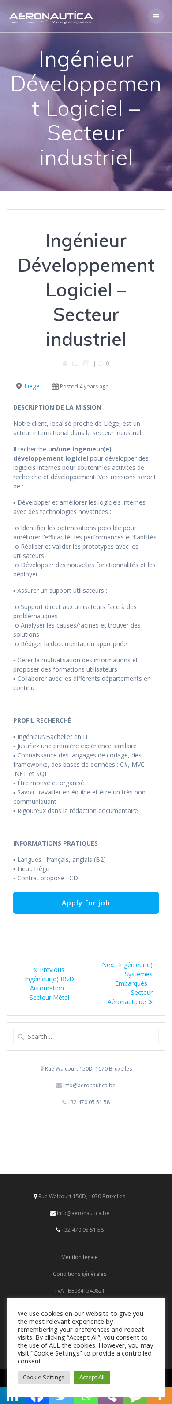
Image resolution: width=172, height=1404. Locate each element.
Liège (32, 386)
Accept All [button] (92, 1377)
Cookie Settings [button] (43, 1377)
